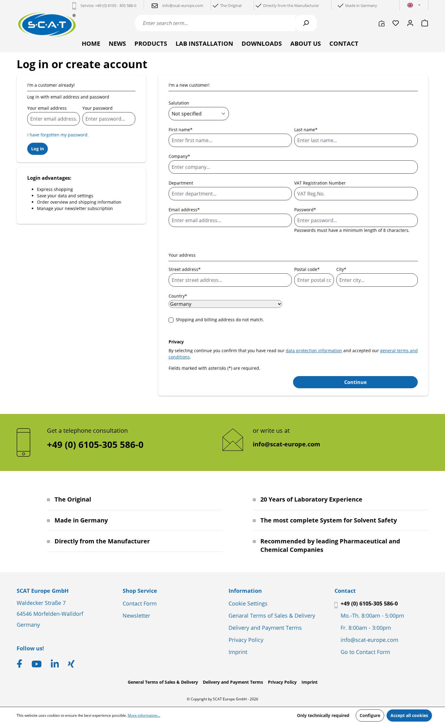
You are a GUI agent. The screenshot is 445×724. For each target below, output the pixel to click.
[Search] (306, 23)
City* (341, 269)
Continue (355, 382)
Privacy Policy (246, 639)
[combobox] (215, 23)
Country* (178, 296)
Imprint (238, 652)
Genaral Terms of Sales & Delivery (272, 615)
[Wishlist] (395, 23)
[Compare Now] (381, 23)
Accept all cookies (409, 715)
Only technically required (323, 715)
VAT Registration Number (320, 183)
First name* (181, 129)
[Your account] (410, 23)
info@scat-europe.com (286, 444)
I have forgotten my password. (58, 135)
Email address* (184, 209)
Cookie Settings (248, 603)
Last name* (306, 129)
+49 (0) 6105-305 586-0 (369, 603)
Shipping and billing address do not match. (220, 319)
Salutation (179, 103)
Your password (97, 108)
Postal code (307, 269)
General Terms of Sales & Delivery (163, 682)
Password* (305, 209)
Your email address (47, 108)
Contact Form (140, 603)
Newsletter (136, 615)
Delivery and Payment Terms (265, 627)
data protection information (314, 350)
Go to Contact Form (365, 652)
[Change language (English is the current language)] (413, 5)
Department (181, 183)
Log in (37, 149)
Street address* (185, 269)
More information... (144, 715)
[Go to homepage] (47, 24)
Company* (179, 156)
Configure (370, 715)
